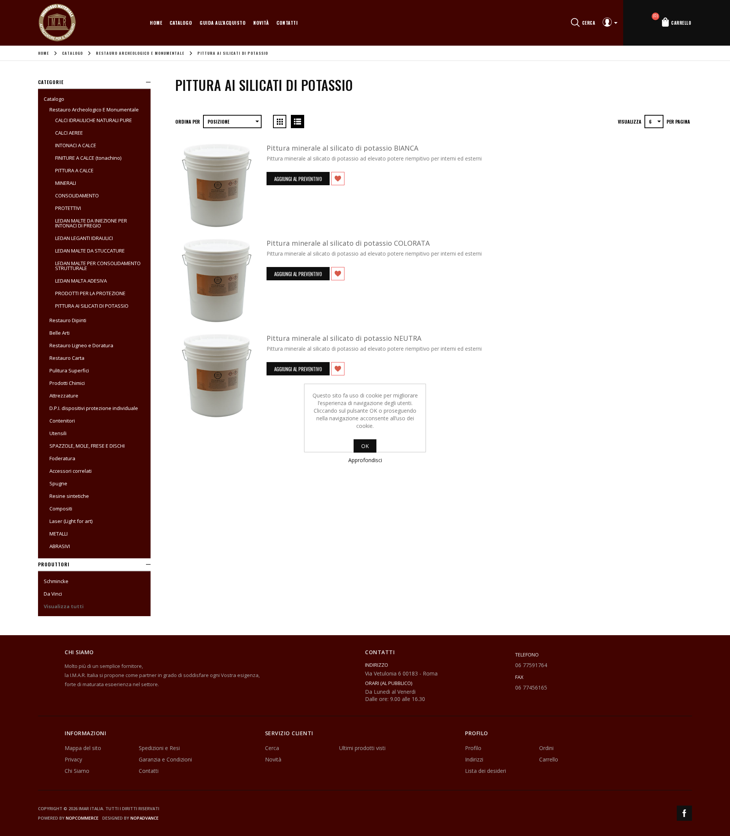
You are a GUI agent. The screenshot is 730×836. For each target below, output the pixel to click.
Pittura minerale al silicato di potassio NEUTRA (344, 338)
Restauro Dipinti (67, 320)
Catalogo (181, 22)
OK (365, 446)
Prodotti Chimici (67, 383)
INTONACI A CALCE (75, 145)
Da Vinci (53, 593)
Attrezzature (63, 395)
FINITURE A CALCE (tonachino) (88, 157)
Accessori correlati (70, 470)
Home (156, 22)
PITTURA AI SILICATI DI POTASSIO (92, 305)
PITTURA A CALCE (74, 170)
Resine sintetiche (69, 496)
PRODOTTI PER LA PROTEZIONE (90, 293)
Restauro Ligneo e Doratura (81, 345)
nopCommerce (82, 818)
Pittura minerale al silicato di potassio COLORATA (348, 243)
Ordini (546, 748)
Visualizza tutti (64, 606)
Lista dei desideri (485, 770)
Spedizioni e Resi (159, 748)
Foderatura (62, 458)
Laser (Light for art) (70, 521)
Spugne (58, 483)
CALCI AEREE (69, 132)
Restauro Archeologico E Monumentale (94, 109)
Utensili (58, 433)
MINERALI (65, 183)
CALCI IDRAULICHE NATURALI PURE (93, 120)
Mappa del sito (83, 748)
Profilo (473, 748)
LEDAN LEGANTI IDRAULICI (84, 238)
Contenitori (62, 420)
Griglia (279, 121)
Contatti (287, 22)
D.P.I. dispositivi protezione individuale (93, 408)
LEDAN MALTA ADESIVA (81, 280)
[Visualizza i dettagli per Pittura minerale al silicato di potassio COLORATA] (217, 280)
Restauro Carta (66, 357)
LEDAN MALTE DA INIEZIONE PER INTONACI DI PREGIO (91, 223)
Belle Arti (59, 332)
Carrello (548, 759)
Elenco (297, 121)
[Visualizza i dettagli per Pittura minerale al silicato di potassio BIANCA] (217, 185)
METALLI (58, 533)
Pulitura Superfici (69, 370)
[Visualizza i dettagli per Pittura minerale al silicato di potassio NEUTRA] (217, 375)
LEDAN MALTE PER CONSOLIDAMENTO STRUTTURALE (98, 266)
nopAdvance (144, 818)
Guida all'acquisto (223, 22)
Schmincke (56, 581)
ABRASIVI (59, 546)
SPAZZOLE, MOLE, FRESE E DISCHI (87, 445)
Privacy (73, 759)
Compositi (60, 508)
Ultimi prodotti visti (362, 748)
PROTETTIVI (68, 208)
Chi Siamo (77, 770)
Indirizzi (474, 759)
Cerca (272, 748)
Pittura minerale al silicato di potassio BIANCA (342, 148)
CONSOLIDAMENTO (77, 195)
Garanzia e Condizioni (165, 759)
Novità (261, 22)
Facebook (684, 813)
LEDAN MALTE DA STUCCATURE (90, 250)
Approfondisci (365, 460)
